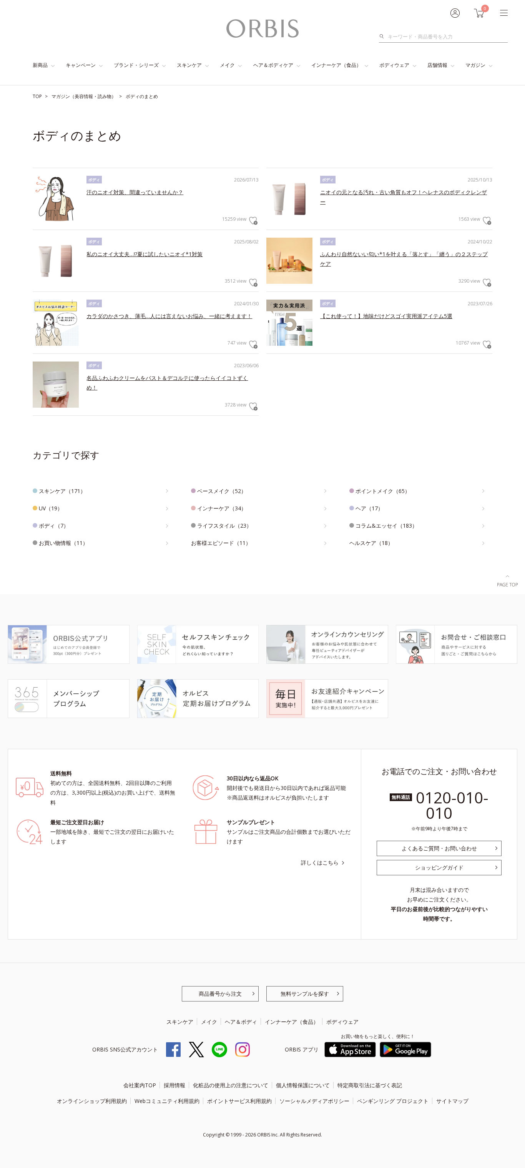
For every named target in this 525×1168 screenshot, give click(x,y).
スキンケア (189, 65)
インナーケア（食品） (336, 65)
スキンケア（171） (62, 491)
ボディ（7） (54, 525)
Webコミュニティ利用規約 (167, 1101)
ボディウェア (394, 65)
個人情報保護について (303, 1085)
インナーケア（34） (221, 508)
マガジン (475, 65)
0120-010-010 (452, 805)
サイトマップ (452, 1101)
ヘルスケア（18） (371, 543)
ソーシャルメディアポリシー (314, 1101)
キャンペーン (81, 65)
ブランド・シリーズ (136, 65)
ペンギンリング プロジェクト (393, 1101)
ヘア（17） (369, 508)
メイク (227, 65)
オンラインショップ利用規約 (92, 1101)
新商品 (40, 65)
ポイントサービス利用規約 (239, 1101)
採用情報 (174, 1085)
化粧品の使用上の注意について (230, 1085)
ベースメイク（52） (221, 491)
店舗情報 (437, 65)
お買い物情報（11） (63, 543)
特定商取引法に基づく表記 (369, 1085)
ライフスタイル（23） (224, 525)
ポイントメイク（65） (383, 491)
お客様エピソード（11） (221, 543)
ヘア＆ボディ (241, 1021)
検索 (384, 36)
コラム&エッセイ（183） (386, 525)
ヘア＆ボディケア (273, 65)
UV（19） (51, 508)
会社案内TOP (139, 1085)
